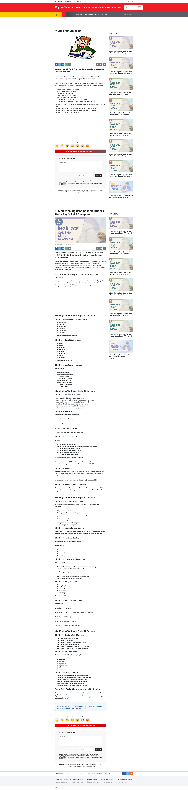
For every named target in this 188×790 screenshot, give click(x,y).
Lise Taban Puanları (107, 782)
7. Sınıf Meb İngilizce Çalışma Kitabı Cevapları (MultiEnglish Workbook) (92, 14)
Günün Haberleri (67, 1)
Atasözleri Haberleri (92, 779)
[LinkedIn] (62, 64)
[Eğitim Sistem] (64, 7)
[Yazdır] (69, 64)
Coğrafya (74, 22)
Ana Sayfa (79, 7)
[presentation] (60, 14)
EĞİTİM (119, 7)
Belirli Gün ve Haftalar (107, 779)
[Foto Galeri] (132, 1)
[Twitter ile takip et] (128, 773)
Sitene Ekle (79, 1)
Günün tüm (128, 14)
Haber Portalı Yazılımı (62, 787)
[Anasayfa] (55, 1)
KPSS (114, 7)
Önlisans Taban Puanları (78, 782)
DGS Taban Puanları (123, 782)
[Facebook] (56, 64)
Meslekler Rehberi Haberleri (125, 779)
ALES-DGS (87, 7)
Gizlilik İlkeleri (100, 773)
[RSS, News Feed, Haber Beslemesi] (131, 773)
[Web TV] (129, 1)
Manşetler (60, 1)
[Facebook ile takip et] (124, 773)
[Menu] (126, 7)
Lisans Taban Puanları (61, 782)
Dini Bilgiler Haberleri (77, 779)
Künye (88, 773)
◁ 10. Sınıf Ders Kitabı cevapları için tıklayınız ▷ (80, 151)
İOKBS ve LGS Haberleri (62, 779)
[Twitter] (59, 64)
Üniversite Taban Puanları (93, 782)
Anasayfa (59, 22)
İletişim (93, 773)
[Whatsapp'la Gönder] (66, 64)
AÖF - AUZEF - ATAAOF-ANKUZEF (101, 7)
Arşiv (74, 1)
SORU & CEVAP (66, 22)
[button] (97, 64)
